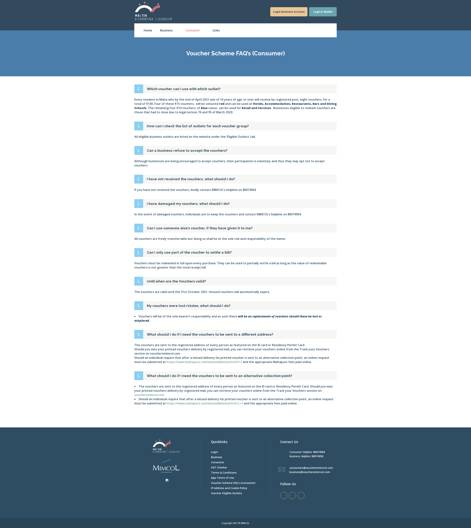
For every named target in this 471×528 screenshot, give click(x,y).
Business (216, 457)
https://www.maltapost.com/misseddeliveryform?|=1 (205, 403)
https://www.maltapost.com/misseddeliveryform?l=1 (204, 362)
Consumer (217, 462)
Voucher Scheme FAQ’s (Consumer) (233, 483)
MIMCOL (245, 523)
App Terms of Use (222, 477)
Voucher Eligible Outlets (226, 493)
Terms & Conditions (224, 472)
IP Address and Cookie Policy (229, 488)
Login (214, 452)
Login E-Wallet (323, 11)
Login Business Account (289, 11)
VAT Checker (219, 467)
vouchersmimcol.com (149, 395)
